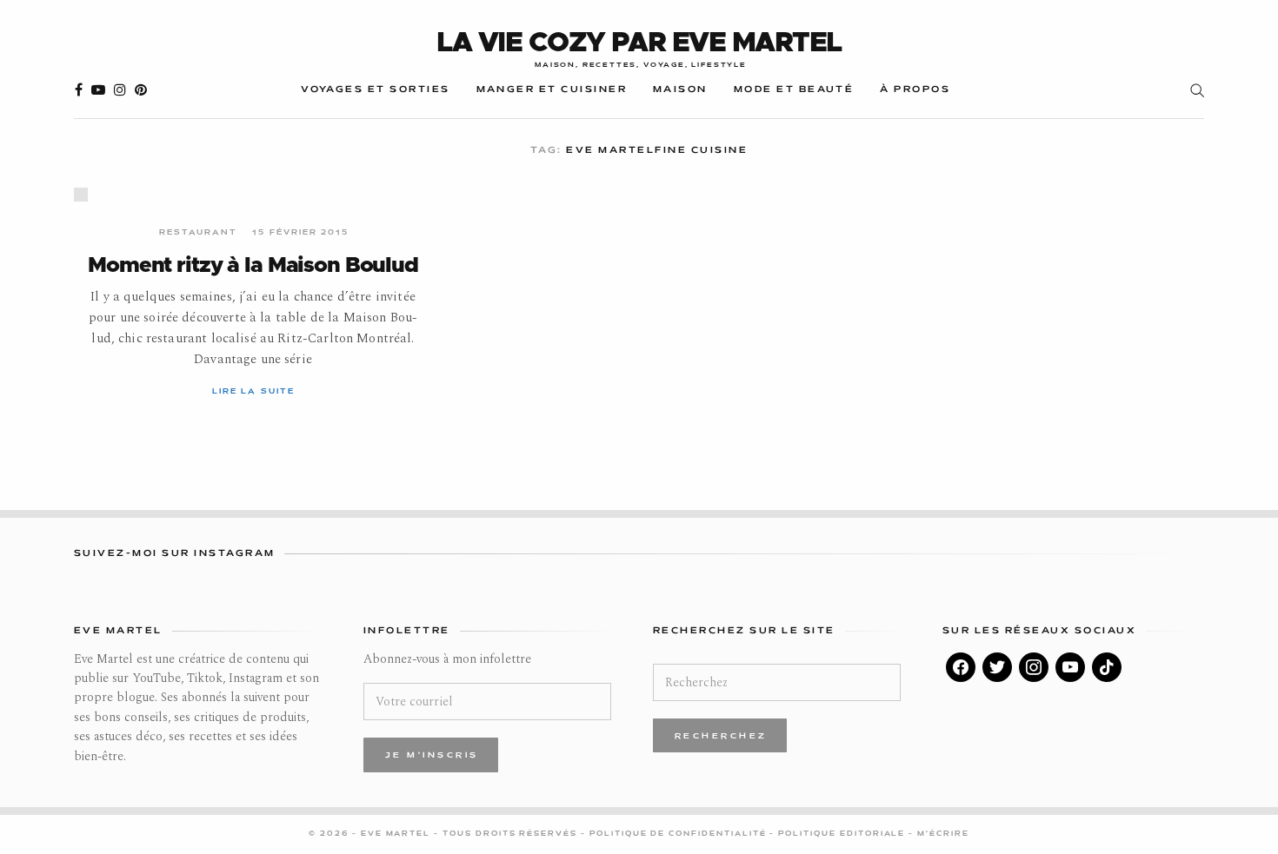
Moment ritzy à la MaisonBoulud (252, 265)
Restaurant (198, 232)
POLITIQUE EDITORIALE (843, 834)
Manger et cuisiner (551, 90)
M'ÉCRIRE (943, 834)
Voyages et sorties (375, 90)
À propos (915, 90)
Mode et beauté (794, 90)
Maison (680, 90)
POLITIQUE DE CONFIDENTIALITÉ (679, 834)
